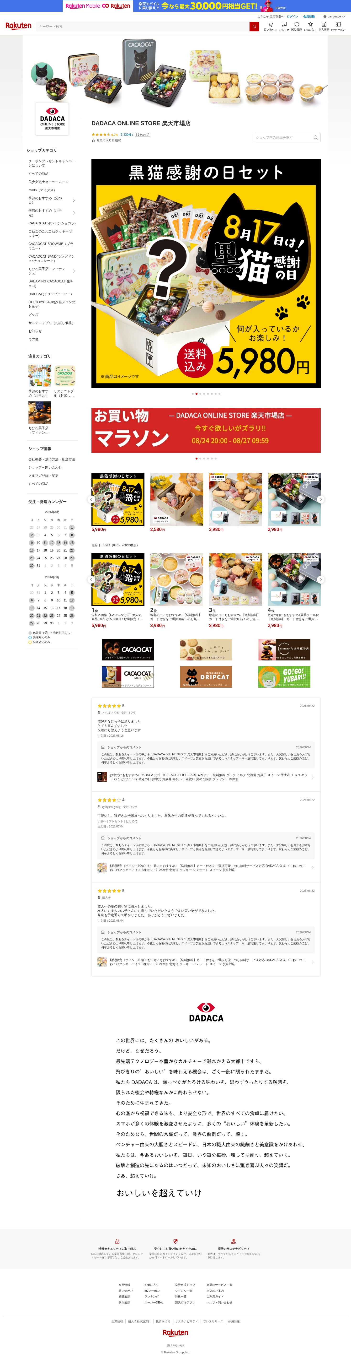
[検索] (254, 26)
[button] (334, 17)
